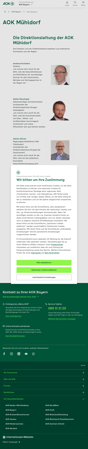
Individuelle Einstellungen (44, 277)
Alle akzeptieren (44, 263)
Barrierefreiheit (52, 253)
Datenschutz (57, 245)
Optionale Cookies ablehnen (44, 270)
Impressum (36, 253)
